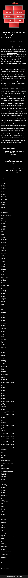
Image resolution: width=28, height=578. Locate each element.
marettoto (3, 462)
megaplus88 (4, 519)
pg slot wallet (4, 239)
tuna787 (3, 266)
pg (2, 562)
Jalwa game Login (5, 525)
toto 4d (2, 182)
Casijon (2, 218)
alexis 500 (3, 533)
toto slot (3, 201)
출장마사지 (3, 555)
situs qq (3, 527)
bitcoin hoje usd (4, 455)
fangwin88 (3, 188)
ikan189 (2, 358)
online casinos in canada (6, 551)
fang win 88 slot (4, 423)
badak (2, 396)
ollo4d (2, 552)
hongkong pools (4, 495)
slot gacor (3, 271)
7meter (2, 530)
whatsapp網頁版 (4, 364)
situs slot (3, 322)
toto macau (3, 298)
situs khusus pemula (5, 468)
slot (2, 231)
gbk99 (2, 368)
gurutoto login (4, 347)
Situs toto (3, 497)
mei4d (2, 465)
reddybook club (4, 544)
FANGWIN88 (4, 244)
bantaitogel (3, 189)
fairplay (3, 549)
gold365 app (4, 353)
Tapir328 (3, 229)
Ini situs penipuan (4, 374)
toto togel (3, 250)
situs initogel (4, 183)
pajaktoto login (4, 482)
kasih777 (3, 477)
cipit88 (2, 234)
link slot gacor (4, 199)
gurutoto (3, 341)
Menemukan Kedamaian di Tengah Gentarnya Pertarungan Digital (14, 169)
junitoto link (3, 450)
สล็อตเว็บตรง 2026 (5, 285)
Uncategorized (22, 41)
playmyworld (4, 350)
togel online (3, 204)
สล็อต (2, 247)
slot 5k (2, 220)
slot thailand (3, 473)
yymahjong (3, 560)
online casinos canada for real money (9, 536)
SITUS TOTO (3, 474)
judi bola (3, 310)
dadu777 (3, 252)
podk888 (3, 282)
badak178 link (4, 366)
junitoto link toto (4, 470)
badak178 (3, 185)
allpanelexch (4, 546)
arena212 (3, 301)
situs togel (3, 328)
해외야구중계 (4, 449)
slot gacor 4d (4, 217)
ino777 (2, 457)
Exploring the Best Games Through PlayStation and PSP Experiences (14, 160)
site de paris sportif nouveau (7, 463)
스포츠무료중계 (4, 501)
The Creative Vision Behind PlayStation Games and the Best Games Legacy (14, 151)
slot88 (2, 191)
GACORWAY (4, 330)
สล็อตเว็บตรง (3, 197)
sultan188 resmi (4, 212)
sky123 (2, 240)
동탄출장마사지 (4, 554)
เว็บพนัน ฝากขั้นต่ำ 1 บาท (6, 215)
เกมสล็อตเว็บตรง (4, 277)
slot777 (2, 213)
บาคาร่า (2, 493)
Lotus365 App (4, 557)
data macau (3, 339)
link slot (2, 508)
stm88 (2, 481)
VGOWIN (3, 377)
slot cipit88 (3, 406)
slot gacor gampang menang (7, 471)
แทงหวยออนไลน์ (4, 485)
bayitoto (3, 209)
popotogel (3, 210)
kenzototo (3, 522)
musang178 (3, 267)
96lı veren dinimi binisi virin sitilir (7, 382)
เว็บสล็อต (3, 194)
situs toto (3, 207)
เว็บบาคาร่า (3, 280)
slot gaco (3, 427)
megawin (3, 489)
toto (2, 205)
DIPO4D (3, 538)
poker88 (3, 479)
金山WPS (3, 363)
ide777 (2, 454)
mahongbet (3, 196)
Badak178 (3, 314)
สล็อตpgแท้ (3, 221)
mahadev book (4, 547)
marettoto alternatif (5, 460)
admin (4, 41)
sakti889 (3, 543)
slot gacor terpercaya (12, 53)
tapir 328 (3, 407)
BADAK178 (3, 242)
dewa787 (3, 261)
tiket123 (2, 563)
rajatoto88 (3, 516)
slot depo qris (4, 532)
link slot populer (4, 466)
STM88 (2, 369)
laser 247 (3, 541)
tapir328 (3, 287)
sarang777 (3, 476)
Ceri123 (2, 299)
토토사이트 (3, 524)
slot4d (2, 193)
